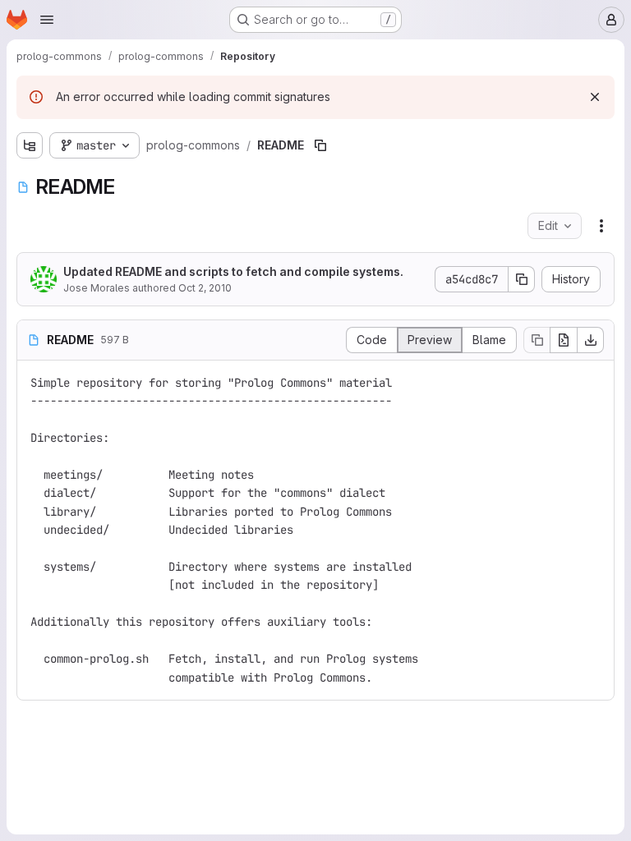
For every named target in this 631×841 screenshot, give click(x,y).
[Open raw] (563, 340)
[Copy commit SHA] (522, 279)
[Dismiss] (595, 97)
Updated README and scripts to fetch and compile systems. (233, 271)
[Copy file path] (320, 145)
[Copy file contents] (536, 340)
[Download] (591, 340)
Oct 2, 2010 (205, 288)
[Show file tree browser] (29, 145)
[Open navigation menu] (47, 20)
